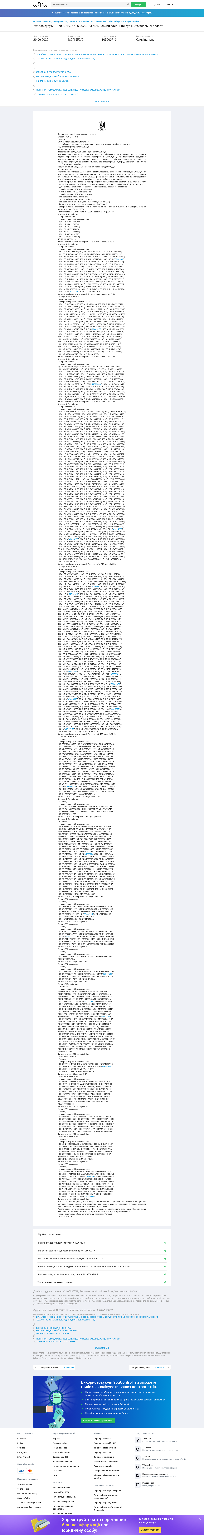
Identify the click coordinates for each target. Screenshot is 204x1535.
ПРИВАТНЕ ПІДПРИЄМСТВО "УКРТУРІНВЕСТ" (57, 94)
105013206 (159, 1367)
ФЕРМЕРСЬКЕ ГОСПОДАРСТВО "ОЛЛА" (53, 72)
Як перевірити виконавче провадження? (106, 1496)
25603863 (105, 1016)
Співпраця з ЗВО (60, 1457)
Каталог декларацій (62, 1513)
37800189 (115, 674)
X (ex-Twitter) (23, 1457)
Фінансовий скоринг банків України (106, 1476)
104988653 (69, 1367)
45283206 (89, 854)
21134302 (88, 1001)
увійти (157, 4)
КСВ (55, 1475)
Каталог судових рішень (54, 21)
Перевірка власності (103, 1452)
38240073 (115, 684)
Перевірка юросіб (102, 1439)
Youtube (21, 1448)
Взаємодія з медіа (61, 1452)
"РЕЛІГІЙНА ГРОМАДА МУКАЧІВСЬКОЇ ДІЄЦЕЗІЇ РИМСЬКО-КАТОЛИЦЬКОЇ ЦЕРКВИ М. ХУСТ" (77, 90)
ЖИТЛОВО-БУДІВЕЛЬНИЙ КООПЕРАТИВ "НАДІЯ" (58, 76)
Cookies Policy (24, 1498)
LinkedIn (21, 1443)
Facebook (21, 1439)
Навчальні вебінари (62, 1461)
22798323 (73, 594)
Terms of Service (24, 1484)
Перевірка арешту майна (106, 1503)
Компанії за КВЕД (61, 1492)
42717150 (69, 729)
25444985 (88, 914)
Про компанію (59, 1443)
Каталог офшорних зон (63, 1501)
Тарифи (56, 1439)
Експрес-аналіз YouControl (106, 1471)
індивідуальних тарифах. (140, 13)
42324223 (73, 539)
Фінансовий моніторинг (105, 1448)
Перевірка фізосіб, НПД (105, 1443)
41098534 (96, 384)
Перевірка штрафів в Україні (107, 1490)
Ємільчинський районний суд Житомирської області (117, 21)
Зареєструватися (150, 1529)
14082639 (72, 672)
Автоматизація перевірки (106, 1461)
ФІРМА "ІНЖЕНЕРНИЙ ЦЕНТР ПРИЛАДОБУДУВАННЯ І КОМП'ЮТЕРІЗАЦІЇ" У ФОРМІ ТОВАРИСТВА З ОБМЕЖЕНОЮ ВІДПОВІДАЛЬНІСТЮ (97, 54)
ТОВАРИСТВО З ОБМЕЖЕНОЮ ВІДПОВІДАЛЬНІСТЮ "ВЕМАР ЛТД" (65, 59)
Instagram (22, 1452)
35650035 (106, 1066)
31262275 (70, 936)
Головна (37, 21)
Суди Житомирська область (79, 21)
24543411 (89, 1196)
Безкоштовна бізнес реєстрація (98, 1420)
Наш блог (57, 1471)
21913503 (96, 587)
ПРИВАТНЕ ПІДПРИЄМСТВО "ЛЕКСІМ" (53, 81)
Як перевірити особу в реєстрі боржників (108, 1508)
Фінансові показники (104, 1457)
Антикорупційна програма (29, 1507)
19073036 (89, 1176)
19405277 (96, 329)
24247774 (73, 292)
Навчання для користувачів (66, 1466)
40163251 (115, 709)
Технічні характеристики (29, 1503)
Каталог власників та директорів (63, 1507)
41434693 (72, 699)
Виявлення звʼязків (103, 1466)
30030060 (118, 259)
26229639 (107, 974)
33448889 (71, 786)
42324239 (117, 529)
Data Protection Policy (27, 1493)
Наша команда (60, 1448)
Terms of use (23, 1489)
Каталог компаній (61, 1488)
